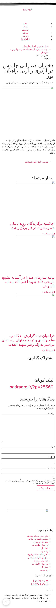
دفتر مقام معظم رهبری (37, 535)
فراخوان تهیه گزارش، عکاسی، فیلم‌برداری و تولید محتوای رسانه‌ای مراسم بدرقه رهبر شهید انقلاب (28, 340)
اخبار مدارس (42, 46)
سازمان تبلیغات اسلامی (38, 539)
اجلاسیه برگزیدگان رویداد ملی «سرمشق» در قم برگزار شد (32, 225)
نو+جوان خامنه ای (40, 545)
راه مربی (44, 551)
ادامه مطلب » (48, 233)
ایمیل (52, 457)
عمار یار (44, 548)
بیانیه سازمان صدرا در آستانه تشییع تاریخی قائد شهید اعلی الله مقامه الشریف (28, 281)
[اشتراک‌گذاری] (6, 601)
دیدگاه (51, 414)
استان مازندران (29, 46)
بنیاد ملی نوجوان (41, 542)
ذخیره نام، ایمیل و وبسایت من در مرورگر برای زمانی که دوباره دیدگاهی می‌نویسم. (30, 481)
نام (53, 447)
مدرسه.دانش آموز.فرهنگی (36, 161)
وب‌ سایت (50, 468)
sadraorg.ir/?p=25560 (31, 386)
